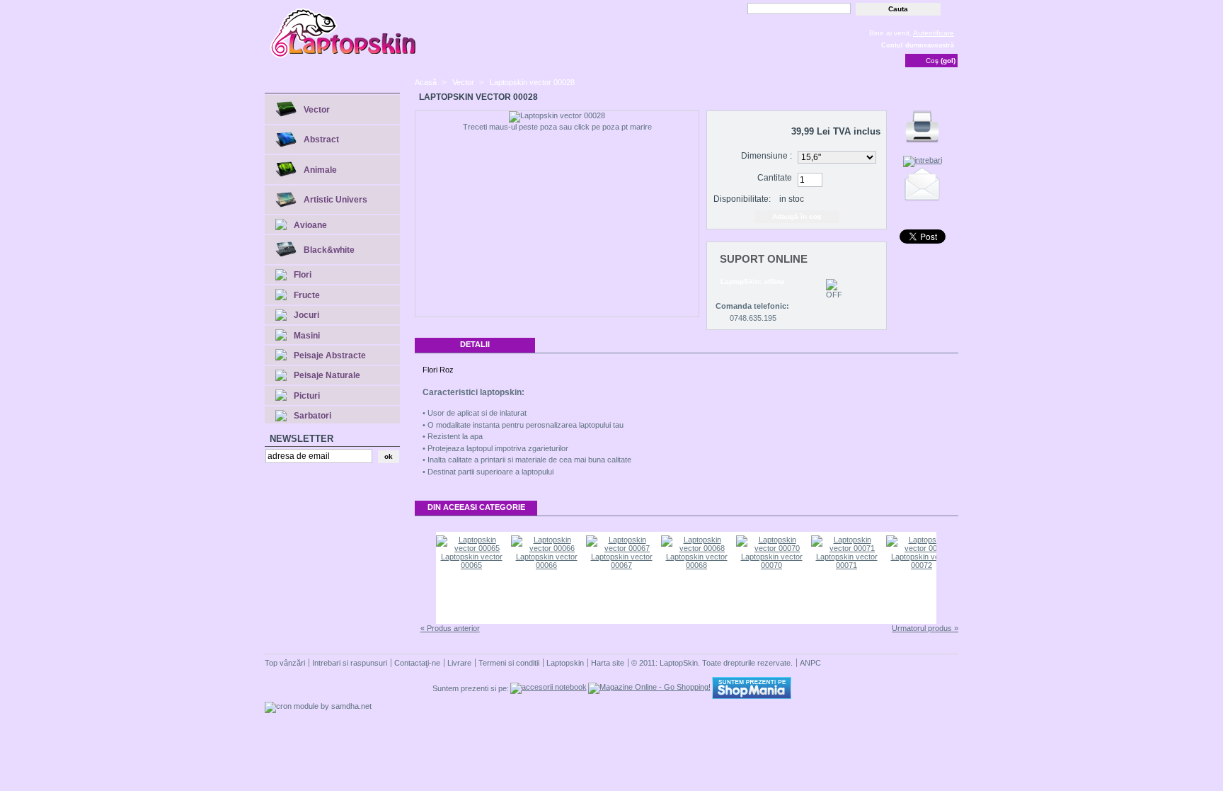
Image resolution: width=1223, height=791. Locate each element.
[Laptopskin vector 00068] (696, 548)
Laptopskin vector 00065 (472, 560)
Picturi (307, 396)
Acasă (426, 82)
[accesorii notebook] (548, 687)
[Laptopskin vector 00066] (546, 548)
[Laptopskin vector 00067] (621, 548)
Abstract (321, 139)
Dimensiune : (766, 156)
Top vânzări (285, 663)
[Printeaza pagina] (922, 143)
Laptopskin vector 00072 (922, 560)
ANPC (810, 663)
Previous (424, 578)
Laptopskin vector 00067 (622, 560)
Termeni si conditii (508, 663)
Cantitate (774, 178)
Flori (302, 275)
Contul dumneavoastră (917, 45)
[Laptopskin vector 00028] (557, 117)
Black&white (329, 250)
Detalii (475, 344)
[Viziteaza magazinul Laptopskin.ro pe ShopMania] (751, 696)
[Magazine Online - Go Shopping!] (649, 687)
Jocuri (306, 315)
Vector (317, 110)
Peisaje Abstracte (330, 355)
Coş (940, 60)
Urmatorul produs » (925, 628)
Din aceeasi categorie (476, 507)
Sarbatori (312, 416)
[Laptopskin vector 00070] (771, 548)
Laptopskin (565, 663)
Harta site (607, 663)
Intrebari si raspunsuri (349, 663)
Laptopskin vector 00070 (772, 560)
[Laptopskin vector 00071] (846, 548)
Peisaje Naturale (327, 375)
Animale (320, 170)
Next (948, 578)
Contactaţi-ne (417, 663)
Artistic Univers (335, 200)
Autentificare (933, 33)
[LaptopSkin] (344, 56)
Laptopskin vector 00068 (697, 560)
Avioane (310, 225)
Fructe (307, 295)
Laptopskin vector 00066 (547, 560)
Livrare (459, 663)
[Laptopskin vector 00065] (471, 548)
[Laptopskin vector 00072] (921, 548)
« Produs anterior (450, 628)
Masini (307, 336)
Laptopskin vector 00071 (847, 560)
